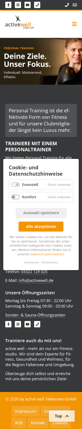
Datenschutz (50, 262)
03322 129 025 (34, 271)
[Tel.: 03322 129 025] (65, 5)
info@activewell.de (36, 280)
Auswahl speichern (41, 213)
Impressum (31, 262)
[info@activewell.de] (73, 5)
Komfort (29, 197)
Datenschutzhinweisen (47, 254)
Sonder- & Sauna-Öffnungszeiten (35, 315)
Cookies (60, 422)
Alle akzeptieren (41, 226)
